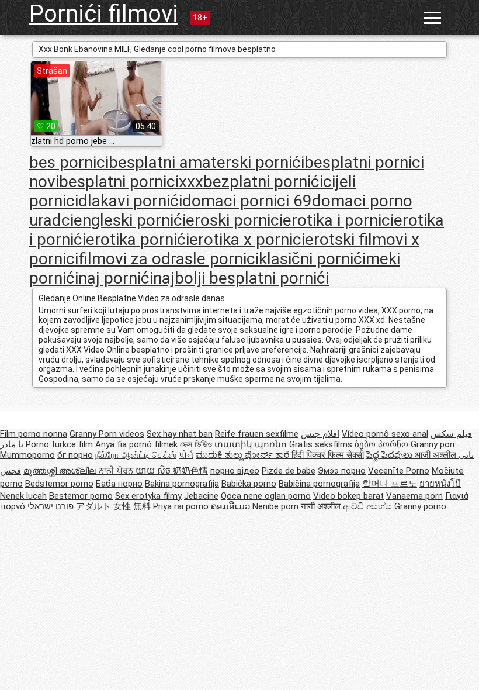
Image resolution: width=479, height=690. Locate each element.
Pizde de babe (288, 470)
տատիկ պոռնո (250, 444)
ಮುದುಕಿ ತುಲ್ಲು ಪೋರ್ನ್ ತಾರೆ (243, 455)
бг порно (75, 455)
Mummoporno (27, 455)
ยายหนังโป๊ (440, 483)
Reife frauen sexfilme (256, 434)
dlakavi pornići (130, 201)
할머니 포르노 (389, 483)
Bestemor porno (81, 496)
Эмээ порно (342, 470)
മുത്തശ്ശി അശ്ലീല (61, 470)
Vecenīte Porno (398, 470)
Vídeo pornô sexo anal (385, 434)
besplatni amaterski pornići (206, 162)
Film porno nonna (33, 434)
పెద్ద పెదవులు (390, 455)
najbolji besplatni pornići (241, 278)
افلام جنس (320, 434)
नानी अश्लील (322, 506)
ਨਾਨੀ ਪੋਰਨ (117, 470)
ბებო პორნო (381, 444)
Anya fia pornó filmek (136, 444)
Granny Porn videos (107, 434)
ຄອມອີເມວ (230, 506)
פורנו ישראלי (50, 506)
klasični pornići (312, 258)
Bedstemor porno (59, 483)
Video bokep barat (348, 496)
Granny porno (420, 506)
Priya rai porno (181, 506)
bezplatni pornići (263, 181)
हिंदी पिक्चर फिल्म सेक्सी (327, 455)
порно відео (234, 470)
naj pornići (115, 278)
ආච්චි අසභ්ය (368, 506)
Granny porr (433, 444)
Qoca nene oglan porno (266, 496)
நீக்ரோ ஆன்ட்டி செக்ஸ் (135, 455)
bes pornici (69, 162)
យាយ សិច (154, 470)
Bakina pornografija (182, 483)
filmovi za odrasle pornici (168, 258)
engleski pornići (130, 220)
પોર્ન (186, 455)
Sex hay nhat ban (180, 434)
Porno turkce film (59, 444)
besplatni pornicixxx (131, 181)
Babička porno (248, 483)
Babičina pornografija (319, 483)
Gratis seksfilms (320, 444)
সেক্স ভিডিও (196, 444)
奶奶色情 (190, 470)
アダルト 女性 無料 (113, 506)
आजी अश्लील (437, 455)
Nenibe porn (275, 506)
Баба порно (119, 483)
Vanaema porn (414, 496)
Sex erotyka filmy (148, 496)
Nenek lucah (23, 496)
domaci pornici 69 (247, 201)
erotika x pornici (247, 239)
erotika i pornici (338, 220)
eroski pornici (234, 220)
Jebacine (201, 496)
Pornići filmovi (103, 13)
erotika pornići (137, 239)
